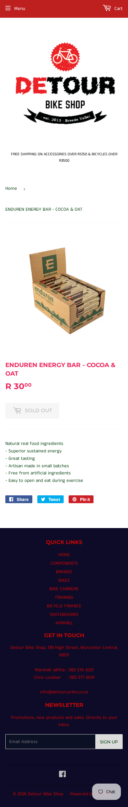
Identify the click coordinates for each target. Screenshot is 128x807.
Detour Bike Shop (45, 794)
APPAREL (64, 623)
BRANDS (64, 572)
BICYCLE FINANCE (64, 606)
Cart (118, 8)
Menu (19, 8)
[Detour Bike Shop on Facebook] (62, 775)
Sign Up (109, 741)
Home (11, 188)
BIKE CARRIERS (64, 589)
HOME (64, 555)
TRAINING (64, 597)
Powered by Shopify (90, 794)
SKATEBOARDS (64, 614)
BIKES (64, 580)
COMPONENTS (64, 563)
